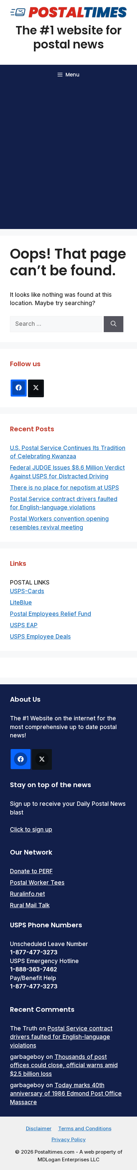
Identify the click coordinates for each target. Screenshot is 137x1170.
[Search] (113, 324)
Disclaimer (39, 1128)
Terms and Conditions (84, 1128)
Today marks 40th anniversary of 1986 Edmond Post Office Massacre (66, 1094)
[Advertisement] (68, 157)
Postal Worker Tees (37, 882)
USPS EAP (24, 625)
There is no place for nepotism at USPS (64, 487)
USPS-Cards (27, 591)
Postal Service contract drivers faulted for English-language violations (61, 1037)
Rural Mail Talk (30, 905)
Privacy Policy (69, 1139)
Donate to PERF (31, 871)
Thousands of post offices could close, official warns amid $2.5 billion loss (64, 1065)
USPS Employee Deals (40, 636)
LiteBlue (21, 602)
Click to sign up (31, 829)
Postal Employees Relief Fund (50, 614)
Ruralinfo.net (27, 894)
